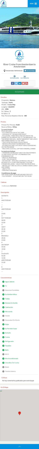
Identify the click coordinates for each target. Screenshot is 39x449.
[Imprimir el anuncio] (26, 83)
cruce (19, 61)
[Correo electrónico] (23, 83)
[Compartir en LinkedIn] (19, 83)
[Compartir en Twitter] (16, 83)
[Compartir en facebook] (12, 83)
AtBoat (3, 3)
